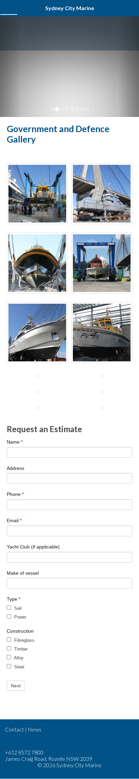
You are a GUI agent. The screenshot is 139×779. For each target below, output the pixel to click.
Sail (17, 608)
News (34, 729)
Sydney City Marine (69, 33)
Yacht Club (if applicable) (33, 546)
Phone (15, 494)
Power (19, 617)
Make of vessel (23, 573)
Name (15, 442)
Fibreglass (23, 640)
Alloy (18, 657)
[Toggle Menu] (9, 8)
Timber (20, 649)
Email (14, 520)
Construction (20, 631)
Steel (18, 666)
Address (15, 468)
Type (13, 599)
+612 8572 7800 (24, 752)
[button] (10, 66)
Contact (14, 729)
